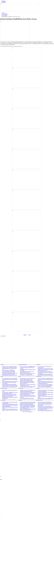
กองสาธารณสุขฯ (20, 388)
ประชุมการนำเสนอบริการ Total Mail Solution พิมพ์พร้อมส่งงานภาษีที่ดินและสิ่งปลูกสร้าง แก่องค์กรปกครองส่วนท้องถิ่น (9, 379)
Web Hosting (30, 411)
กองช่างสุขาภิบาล (38, 376)
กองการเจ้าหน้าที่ (4, 15)
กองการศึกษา (38, 364)
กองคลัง (2, 376)
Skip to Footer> (4, 2)
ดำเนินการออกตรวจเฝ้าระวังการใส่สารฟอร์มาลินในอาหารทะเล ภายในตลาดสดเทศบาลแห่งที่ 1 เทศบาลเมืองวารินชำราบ (28, 396)
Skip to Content (4, 1)
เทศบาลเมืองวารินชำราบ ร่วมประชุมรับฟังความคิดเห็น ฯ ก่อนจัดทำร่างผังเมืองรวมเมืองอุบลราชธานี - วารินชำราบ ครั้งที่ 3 (27, 387)
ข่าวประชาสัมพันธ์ (4, 13)
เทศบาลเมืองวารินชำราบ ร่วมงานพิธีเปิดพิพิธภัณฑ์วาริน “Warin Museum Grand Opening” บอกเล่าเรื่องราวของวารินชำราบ (27, 367)
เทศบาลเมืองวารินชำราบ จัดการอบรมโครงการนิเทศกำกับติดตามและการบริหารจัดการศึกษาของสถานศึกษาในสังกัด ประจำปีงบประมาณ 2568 (45, 369)
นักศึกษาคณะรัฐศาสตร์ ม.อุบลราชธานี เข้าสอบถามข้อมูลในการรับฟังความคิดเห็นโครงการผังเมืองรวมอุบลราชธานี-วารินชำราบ (27, 382)
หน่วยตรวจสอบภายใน (39, 400)
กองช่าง (19, 376)
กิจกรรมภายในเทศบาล (5, 14)
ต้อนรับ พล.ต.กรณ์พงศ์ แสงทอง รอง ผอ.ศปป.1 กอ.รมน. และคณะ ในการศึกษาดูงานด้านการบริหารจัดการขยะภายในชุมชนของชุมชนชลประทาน (45, 382)
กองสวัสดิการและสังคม (4, 388)
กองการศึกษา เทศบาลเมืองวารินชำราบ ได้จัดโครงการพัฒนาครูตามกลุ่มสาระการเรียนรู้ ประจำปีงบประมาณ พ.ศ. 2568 (45, 375)
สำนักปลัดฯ (2, 364)
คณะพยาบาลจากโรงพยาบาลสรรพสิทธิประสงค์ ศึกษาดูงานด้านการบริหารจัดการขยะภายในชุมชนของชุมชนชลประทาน (45, 379)
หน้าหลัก (3, 12)
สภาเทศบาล (38, 388)
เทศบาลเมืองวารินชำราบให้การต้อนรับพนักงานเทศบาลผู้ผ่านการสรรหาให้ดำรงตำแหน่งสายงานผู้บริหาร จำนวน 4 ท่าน (10, 410)
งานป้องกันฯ (20, 400)
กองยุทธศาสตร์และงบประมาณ (22, 364)
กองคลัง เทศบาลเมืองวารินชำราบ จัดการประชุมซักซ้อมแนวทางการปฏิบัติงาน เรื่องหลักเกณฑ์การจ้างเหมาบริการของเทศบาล (10, 382)
